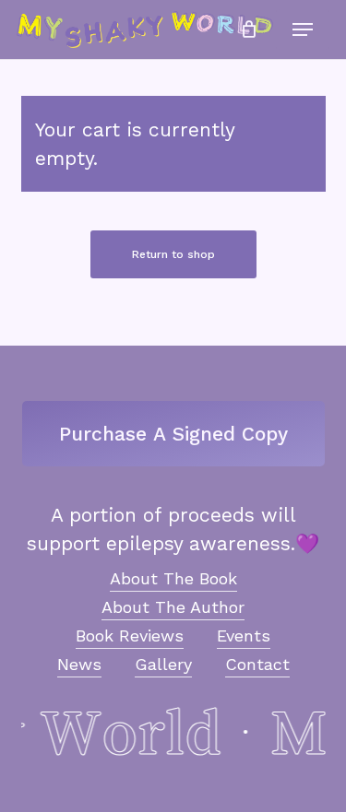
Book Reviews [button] (130, 635)
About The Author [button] (173, 607)
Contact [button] (257, 664)
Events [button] (243, 635)
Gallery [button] (163, 664)
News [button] (79, 664)
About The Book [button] (173, 578)
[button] (302, 29)
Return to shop (173, 254)
